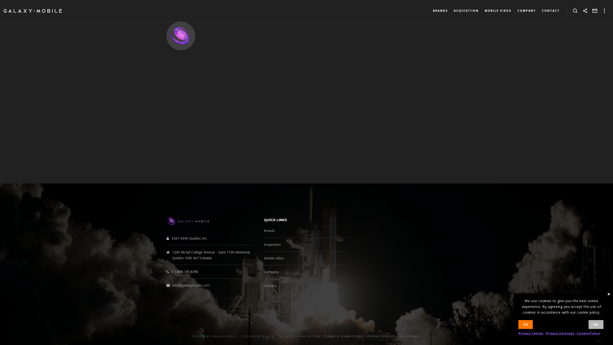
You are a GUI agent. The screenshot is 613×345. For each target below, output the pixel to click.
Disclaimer (410, 336)
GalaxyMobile (225, 336)
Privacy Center (531, 333)
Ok (525, 324)
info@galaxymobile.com (191, 285)
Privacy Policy (381, 336)
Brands (269, 230)
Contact (270, 285)
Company (271, 272)
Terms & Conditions (343, 336)
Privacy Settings (560, 333)
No (596, 324)
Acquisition (272, 244)
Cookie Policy (588, 333)
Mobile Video (274, 258)
